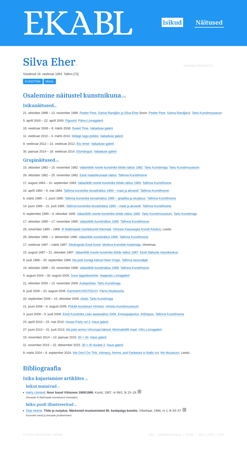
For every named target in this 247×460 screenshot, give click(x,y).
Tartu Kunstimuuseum (207, 113)
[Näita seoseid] (139, 392)
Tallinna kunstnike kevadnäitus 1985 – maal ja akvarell (103, 206)
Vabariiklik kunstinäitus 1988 (99, 268)
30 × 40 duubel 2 (93, 345)
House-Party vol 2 (77, 322)
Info (151, 434)
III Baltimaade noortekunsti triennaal (86, 229)
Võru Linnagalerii (150, 329)
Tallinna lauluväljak (135, 260)
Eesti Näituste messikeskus (159, 252)
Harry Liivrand (35, 392)
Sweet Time (80, 128)
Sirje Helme (34, 410)
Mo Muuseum (170, 353)
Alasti (84, 298)
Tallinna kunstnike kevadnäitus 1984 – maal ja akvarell (101, 190)
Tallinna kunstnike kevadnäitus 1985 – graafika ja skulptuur (105, 198)
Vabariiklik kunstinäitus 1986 (98, 237)
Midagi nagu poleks (85, 136)
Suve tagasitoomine (84, 275)
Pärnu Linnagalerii (90, 120)
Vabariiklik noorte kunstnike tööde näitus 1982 (111, 167)
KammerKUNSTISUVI (82, 291)
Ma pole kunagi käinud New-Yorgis (96, 260)
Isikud (172, 22)
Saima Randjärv (178, 113)
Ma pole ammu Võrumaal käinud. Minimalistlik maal (101, 329)
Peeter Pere (157, 113)
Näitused (209, 22)
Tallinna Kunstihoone (132, 175)
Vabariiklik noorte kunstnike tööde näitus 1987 (106, 252)
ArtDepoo (147, 314)
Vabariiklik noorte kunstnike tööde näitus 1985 (108, 214)
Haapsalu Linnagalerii (115, 275)
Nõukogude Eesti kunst (85, 244)
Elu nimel (82, 144)
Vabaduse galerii (101, 128)
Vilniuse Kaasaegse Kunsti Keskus (137, 229)
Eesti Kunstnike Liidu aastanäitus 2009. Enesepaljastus (101, 314)
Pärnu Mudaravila (111, 291)
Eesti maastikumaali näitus (98, 175)
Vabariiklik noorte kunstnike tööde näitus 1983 (109, 183)
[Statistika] (197, 71)
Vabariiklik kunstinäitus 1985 (99, 221)
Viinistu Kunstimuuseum (122, 306)
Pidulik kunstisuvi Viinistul (86, 306)
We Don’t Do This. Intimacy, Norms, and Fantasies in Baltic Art (116, 353)
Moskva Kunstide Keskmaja (121, 244)
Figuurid (70, 120)
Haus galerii (100, 322)
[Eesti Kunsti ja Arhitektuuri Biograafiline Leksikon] (78, 35)
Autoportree (87, 283)
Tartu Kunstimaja (156, 167)
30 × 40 (83, 337)
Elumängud (84, 151)
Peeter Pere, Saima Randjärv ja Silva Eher (109, 113)
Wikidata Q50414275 (198, 65)
